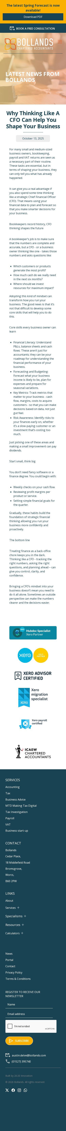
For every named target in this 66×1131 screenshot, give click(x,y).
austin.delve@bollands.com (29, 1055)
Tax (7, 793)
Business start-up (16, 830)
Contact (10, 966)
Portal (9, 960)
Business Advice (15, 799)
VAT (8, 824)
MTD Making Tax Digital (21, 806)
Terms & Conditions (18, 979)
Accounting (12, 787)
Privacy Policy (13, 972)
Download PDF (33, 17)
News (9, 953)
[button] (59, 44)
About (9, 900)
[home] (28, 44)
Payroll (9, 818)
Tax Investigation (16, 812)
